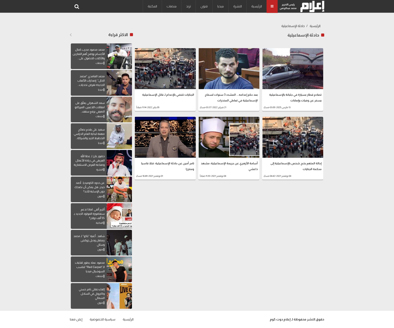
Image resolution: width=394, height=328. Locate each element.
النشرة (237, 6)
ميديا (220, 6)
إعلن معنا (76, 319)
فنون (204, 6)
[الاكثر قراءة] (71, 35)
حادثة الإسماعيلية (293, 26)
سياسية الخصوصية (102, 319)
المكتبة (152, 6)
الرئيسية (256, 6)
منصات (171, 6)
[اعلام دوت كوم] (311, 6)
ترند (188, 6)
